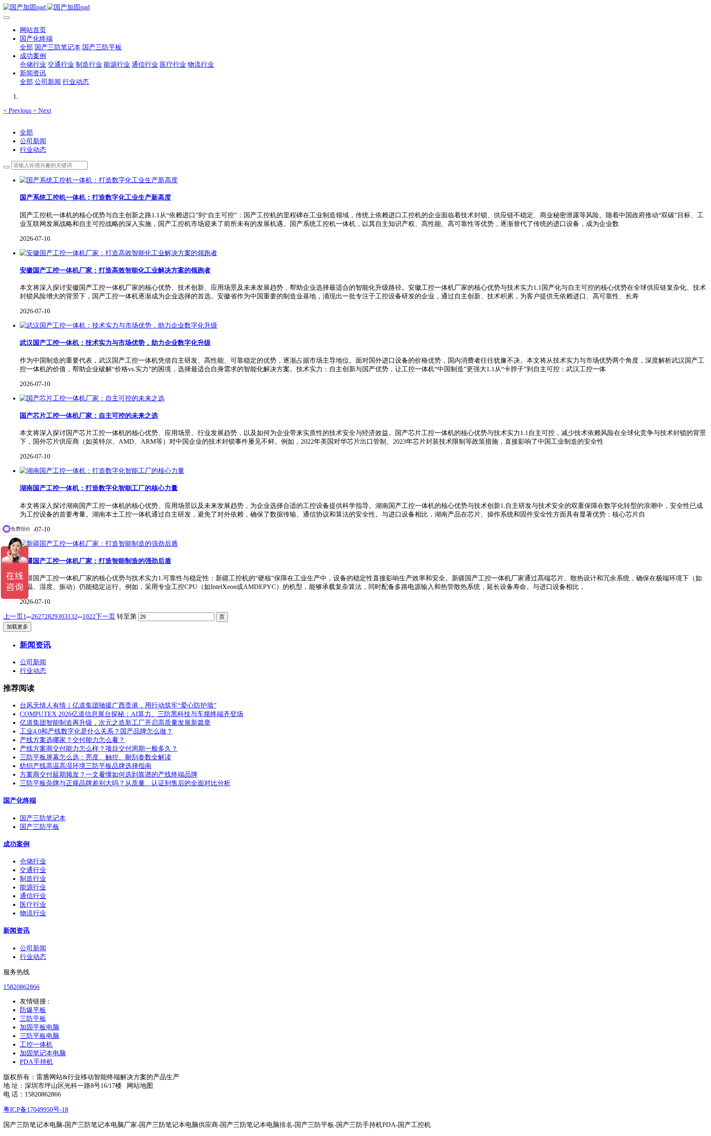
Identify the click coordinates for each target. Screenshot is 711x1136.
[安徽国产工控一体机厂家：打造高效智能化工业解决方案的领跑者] (118, 252)
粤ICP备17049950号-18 (35, 1109)
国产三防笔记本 (43, 818)
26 (34, 616)
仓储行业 (33, 861)
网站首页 (33, 29)
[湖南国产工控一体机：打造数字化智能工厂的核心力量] (102, 470)
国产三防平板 (39, 826)
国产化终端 (19, 800)
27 (41, 616)
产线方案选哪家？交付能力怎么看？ (72, 739)
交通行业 (33, 869)
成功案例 (16, 843)
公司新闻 (33, 140)
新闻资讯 (16, 930)
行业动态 (33, 149)
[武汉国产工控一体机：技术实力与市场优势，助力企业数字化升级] (118, 325)
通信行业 (33, 895)
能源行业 (33, 887)
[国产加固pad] (355, 7)
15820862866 (21, 986)
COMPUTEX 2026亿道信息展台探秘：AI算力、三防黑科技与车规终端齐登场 (131, 713)
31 (67, 616)
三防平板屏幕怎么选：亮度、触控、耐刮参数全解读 (95, 757)
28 (47, 616)
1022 (88, 616)
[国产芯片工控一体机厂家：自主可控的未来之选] (92, 398)
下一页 (105, 616)
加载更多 (17, 627)
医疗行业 (33, 904)
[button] (18, 110)
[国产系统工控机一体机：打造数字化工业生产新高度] (99, 180)
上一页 (13, 616)
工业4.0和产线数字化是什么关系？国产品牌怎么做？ (96, 731)
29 (54, 616)
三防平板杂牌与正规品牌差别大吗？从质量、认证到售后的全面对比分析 (125, 783)
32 (74, 616)
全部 (26, 47)
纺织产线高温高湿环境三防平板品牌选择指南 (85, 765)
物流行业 (33, 913)
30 (61, 616)
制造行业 (33, 878)
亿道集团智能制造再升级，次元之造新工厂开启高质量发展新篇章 (115, 722)
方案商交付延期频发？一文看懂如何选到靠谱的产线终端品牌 (109, 774)
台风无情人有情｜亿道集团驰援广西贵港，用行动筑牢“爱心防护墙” (118, 705)
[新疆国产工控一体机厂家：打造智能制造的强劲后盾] (99, 543)
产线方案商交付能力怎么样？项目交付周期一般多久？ (99, 748)
